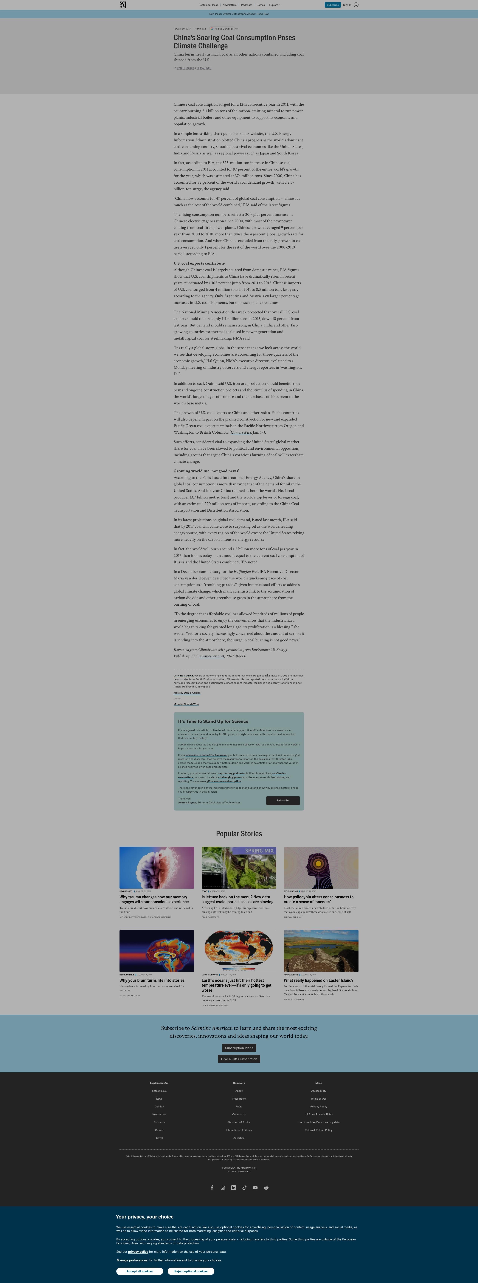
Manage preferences (132, 1260)
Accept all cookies (140, 1271)
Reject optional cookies (191, 1271)
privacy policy (138, 1251)
